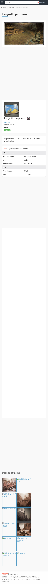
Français (41, 2)
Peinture (11, 7)
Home (4, 7)
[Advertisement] (24, 73)
